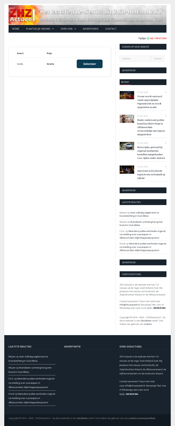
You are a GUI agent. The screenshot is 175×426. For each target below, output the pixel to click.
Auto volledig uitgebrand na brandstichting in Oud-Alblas (139, 214)
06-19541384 (158, 38)
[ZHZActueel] (87, 14)
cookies (148, 324)
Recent (125, 82)
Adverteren (90, 28)
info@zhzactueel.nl (130, 304)
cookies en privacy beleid (142, 418)
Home (15, 28)
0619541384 (159, 307)
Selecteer (89, 64)
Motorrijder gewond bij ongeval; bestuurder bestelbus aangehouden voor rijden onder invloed (151, 153)
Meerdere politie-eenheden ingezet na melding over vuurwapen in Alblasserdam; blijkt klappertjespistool (143, 234)
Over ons (67, 28)
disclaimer (146, 320)
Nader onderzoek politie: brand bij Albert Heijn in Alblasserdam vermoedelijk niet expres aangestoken (151, 127)
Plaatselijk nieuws (38, 28)
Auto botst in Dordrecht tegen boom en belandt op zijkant (151, 174)
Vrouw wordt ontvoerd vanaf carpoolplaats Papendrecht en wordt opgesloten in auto (149, 102)
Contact (111, 28)
